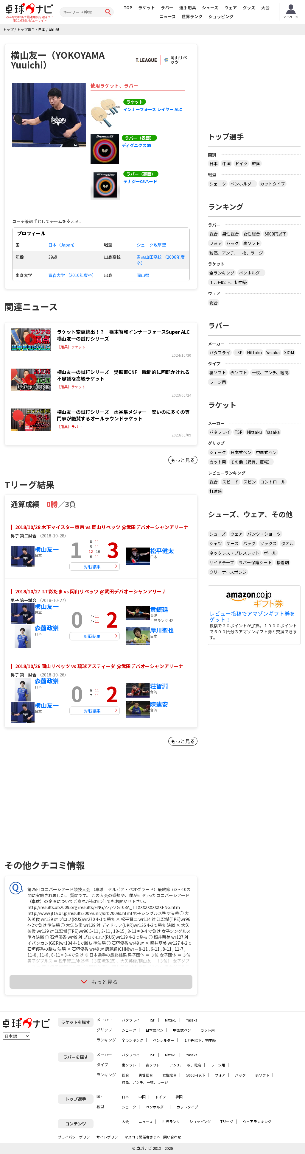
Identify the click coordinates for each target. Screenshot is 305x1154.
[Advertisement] (55, 810)
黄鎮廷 (159, 609)
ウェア (230, 7)
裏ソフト (217, 372)
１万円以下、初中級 (228, 282)
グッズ (249, 7)
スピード (230, 482)
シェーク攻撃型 (151, 245)
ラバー (167, 7)
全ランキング (221, 273)
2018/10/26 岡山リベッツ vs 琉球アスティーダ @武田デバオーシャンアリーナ (99, 666)
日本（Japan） (62, 245)
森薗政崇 (47, 627)
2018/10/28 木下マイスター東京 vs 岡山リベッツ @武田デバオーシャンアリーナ (101, 527)
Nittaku (254, 352)
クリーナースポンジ (228, 572)
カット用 (217, 462)
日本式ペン (241, 452)
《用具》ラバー (69, 426)
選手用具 (187, 7)
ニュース (167, 16)
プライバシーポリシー (76, 1136)
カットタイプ (272, 184)
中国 (226, 163)
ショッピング (221, 16)
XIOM (289, 352)
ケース (232, 543)
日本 (213, 163)
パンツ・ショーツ (264, 534)
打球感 (215, 491)
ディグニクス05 (136, 145)
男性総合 (230, 234)
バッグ (249, 543)
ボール (270, 553)
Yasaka (273, 352)
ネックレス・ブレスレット (234, 553)
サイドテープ (221, 562)
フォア (215, 243)
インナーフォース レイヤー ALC (152, 109)
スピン (249, 482)
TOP (128, 7)
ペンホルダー (243, 184)
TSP (238, 352)
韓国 (256, 163)
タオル (287, 543)
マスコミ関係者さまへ (142, 1136)
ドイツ (241, 163)
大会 (265, 7)
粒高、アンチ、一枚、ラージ (236, 253)
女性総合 (251, 234)
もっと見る (183, 460)
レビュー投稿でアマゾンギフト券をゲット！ (252, 617)
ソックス (268, 543)
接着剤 (282, 562)
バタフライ (219, 352)
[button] (49, 115)
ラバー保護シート (255, 562)
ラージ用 (217, 382)
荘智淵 (159, 686)
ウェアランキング (257, 1121)
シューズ (210, 7)
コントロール (272, 482)
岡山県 (143, 275)
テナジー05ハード (140, 181)
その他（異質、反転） (251, 462)
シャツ (215, 543)
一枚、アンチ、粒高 (270, 372)
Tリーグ (226, 1121)
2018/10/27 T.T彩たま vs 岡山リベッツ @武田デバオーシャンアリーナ (90, 591)
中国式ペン (266, 452)
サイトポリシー (109, 1136)
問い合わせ (172, 1136)
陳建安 (159, 704)
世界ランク (192, 16)
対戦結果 (92, 567)
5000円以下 (275, 234)
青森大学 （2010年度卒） (72, 275)
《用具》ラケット (71, 347)
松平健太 (162, 550)
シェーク (217, 184)
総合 (213, 234)
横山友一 (47, 549)
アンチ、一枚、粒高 (185, 1064)
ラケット (146, 7)
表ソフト (251, 243)
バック (232, 243)
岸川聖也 (162, 630)
